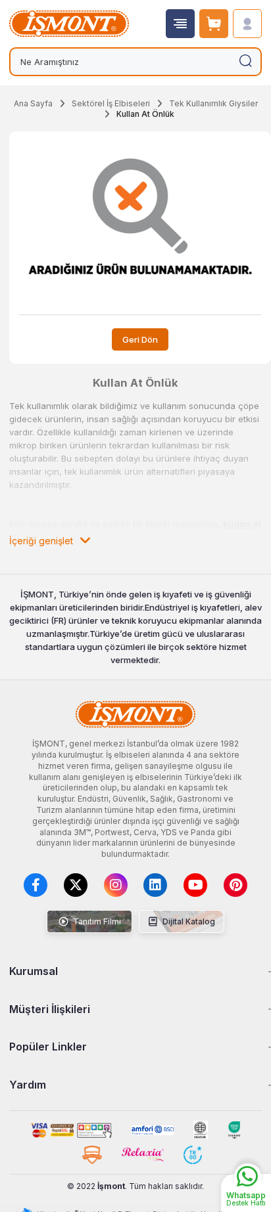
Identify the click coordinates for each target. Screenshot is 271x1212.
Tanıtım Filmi (96, 921)
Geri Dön (140, 339)
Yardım (27, 1084)
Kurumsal (33, 971)
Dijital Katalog (187, 921)
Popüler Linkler (48, 1046)
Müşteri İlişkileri (49, 1009)
